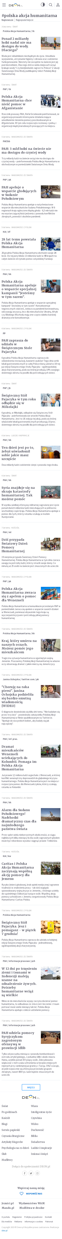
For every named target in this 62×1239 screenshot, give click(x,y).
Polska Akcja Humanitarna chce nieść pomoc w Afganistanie (17, 102)
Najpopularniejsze (24, 19)
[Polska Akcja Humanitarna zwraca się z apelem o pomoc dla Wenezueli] (50, 593)
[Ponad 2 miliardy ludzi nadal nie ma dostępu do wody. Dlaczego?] (50, 43)
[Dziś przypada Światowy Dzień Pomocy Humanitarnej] (50, 544)
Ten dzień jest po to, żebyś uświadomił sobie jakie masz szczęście (18, 453)
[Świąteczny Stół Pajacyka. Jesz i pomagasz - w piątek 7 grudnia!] (50, 927)
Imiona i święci (39, 1153)
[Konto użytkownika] (57, 4)
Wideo (34, 1124)
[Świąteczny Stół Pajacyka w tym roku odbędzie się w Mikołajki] (50, 400)
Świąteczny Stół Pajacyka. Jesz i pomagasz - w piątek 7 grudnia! (19, 928)
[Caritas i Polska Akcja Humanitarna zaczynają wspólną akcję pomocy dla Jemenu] (50, 868)
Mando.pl (8, 1207)
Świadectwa (38, 1141)
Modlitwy (7, 1159)
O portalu (6, 1217)
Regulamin (17, 1217)
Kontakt (48, 1217)
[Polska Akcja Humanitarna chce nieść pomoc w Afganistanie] (50, 101)
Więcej (31, 1087)
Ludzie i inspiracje (20, 435)
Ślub (4, 1153)
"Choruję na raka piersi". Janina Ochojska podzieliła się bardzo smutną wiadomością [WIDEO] (18, 696)
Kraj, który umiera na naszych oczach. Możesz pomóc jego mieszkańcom (19, 646)
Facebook (24, 1173)
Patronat (49, 1221)
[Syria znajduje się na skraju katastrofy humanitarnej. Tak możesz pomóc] (50, 492)
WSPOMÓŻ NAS (34, 1193)
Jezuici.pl (8, 1203)
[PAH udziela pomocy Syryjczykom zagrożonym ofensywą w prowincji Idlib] (50, 1037)
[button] (43, 4)
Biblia (34, 1136)
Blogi (4, 1124)
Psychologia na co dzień (15, 1147)
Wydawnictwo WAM (32, 1203)
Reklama (18, 1221)
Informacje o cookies (34, 1221)
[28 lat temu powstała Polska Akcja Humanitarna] (50, 243)
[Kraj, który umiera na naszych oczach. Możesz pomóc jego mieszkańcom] (50, 645)
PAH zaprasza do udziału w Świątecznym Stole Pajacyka (17, 346)
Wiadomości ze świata (22, 136)
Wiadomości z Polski (21, 227)
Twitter (31, 1173)
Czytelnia (36, 1118)
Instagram (37, 1173)
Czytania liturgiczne (13, 1136)
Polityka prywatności (33, 1217)
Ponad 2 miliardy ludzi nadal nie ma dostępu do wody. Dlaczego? (16, 44)
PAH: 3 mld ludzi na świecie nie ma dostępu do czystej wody (26, 150)
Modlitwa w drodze (31, 1207)
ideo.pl (4, 1230)
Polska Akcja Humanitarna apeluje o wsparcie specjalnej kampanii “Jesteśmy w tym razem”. (19, 289)
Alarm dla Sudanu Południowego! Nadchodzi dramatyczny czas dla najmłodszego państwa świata (19, 819)
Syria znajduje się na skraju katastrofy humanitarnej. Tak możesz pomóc (18, 493)
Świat (15, 26)
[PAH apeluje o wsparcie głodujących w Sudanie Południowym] (50, 191)
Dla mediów (7, 1221)
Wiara (34, 1106)
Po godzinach (9, 1112)
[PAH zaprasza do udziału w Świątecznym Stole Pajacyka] (50, 345)
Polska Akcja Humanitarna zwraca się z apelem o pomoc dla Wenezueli (19, 594)
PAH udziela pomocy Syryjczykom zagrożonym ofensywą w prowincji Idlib (18, 1040)
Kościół (15, 527)
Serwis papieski (11, 1130)
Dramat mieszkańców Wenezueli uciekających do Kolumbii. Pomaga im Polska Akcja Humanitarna (19, 758)
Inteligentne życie (41, 1112)
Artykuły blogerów (12, 1141)
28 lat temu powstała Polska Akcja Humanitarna (19, 243)
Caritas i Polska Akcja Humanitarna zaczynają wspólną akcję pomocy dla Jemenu (18, 871)
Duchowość (37, 1130)
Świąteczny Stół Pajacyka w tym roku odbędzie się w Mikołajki (19, 401)
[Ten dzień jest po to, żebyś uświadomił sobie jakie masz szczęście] (50, 452)
